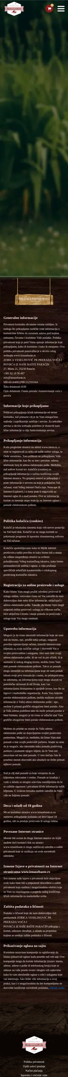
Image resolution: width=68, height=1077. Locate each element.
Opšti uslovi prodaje (34, 1066)
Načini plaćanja (34, 1070)
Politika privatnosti (34, 1061)
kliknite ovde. (57, 987)
